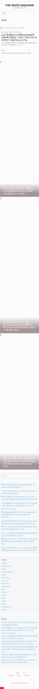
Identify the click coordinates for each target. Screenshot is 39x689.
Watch (3, 610)
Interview (4, 581)
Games (3, 575)
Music (3, 50)
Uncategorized (6, 607)
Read (3, 598)
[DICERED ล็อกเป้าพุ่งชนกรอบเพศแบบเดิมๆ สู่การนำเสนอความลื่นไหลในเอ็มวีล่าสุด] (19, 487)
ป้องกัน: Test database (8, 509)
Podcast (4, 592)
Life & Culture (5, 586)
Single (29, 53)
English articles (6, 566)
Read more (20, 45)
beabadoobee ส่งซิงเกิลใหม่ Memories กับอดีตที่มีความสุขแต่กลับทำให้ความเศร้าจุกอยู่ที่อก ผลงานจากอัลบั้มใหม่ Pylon (19, 649)
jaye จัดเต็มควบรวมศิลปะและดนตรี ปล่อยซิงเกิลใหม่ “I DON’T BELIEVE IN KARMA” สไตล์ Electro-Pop (19, 37)
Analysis (4, 563)
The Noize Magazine (19, 5)
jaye (13, 53)
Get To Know (5, 578)
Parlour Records (20, 53)
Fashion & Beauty (7, 572)
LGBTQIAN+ (5, 583)
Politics (3, 595)
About (19, 675)
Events (3, 569)
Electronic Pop (6, 53)
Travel (3, 604)
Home (18, 673)
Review (3, 601)
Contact (26, 675)
